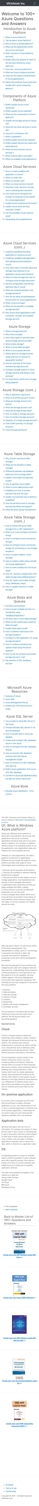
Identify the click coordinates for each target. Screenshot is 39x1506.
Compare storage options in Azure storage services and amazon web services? (20, 373)
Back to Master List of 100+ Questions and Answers (18, 1220)
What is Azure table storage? (18, 347)
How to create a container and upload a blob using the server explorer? (18, 647)
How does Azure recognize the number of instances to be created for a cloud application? (20, 197)
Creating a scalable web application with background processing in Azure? (21, 261)
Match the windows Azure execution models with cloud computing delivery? (21, 85)
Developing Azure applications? (19, 219)
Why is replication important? (18, 395)
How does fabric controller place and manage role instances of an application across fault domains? (21, 271)
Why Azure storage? (14, 334)
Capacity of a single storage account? (22, 420)
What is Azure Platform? (16, 37)
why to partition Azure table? (18, 484)
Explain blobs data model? (17, 628)
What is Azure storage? (15, 303)
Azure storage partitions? (16, 430)
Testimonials (11, 1491)
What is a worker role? (15, 181)
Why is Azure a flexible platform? (19, 44)
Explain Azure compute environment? (21, 203)
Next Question (12, 1209)
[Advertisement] (19, 1447)
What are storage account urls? (19, 407)
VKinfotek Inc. (16, 3)
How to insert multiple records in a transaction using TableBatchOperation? (20, 612)
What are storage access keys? (19, 411)
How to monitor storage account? (20, 417)
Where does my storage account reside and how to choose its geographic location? (19, 357)
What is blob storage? (15, 344)
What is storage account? (16, 331)
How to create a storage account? (20, 414)
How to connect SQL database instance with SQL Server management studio (19, 756)
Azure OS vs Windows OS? (17, 133)
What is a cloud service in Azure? (19, 184)
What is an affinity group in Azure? (20, 398)
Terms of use (11, 1488)
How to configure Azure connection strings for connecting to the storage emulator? (21, 548)
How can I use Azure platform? (19, 69)
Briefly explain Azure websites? (19, 111)
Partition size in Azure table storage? (21, 619)
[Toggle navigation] (34, 3)
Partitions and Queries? (15, 606)
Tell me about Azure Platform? (18, 40)
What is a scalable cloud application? (21, 159)
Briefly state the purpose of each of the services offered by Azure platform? (21, 63)
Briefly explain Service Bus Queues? (20, 140)
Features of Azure (13, 696)
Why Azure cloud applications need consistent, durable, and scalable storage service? (20, 316)
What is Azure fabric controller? (19, 156)
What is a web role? (14, 178)
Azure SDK (10, 699)
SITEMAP (9, 1485)
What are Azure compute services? (20, 72)
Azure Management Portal (17, 702)
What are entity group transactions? (21, 510)
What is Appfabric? (14, 137)
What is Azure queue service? (18, 350)
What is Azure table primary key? (19, 487)
